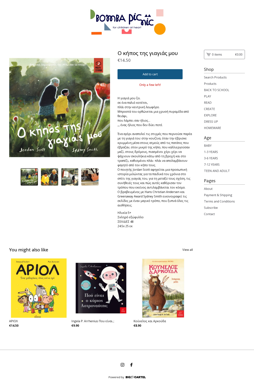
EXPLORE (210, 115)
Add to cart (150, 74)
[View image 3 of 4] (69, 177)
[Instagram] (122, 365)
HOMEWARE (212, 128)
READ (208, 103)
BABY (208, 146)
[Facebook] (131, 365)
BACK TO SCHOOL (216, 90)
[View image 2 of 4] (49, 177)
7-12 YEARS (212, 164)
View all (187, 250)
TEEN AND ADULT (217, 171)
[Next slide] (105, 107)
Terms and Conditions (219, 201)
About (208, 189)
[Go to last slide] (14, 107)
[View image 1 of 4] (29, 177)
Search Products (215, 77)
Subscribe (211, 208)
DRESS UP (211, 122)
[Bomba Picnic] (127, 22)
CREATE (209, 109)
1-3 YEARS (211, 152)
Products (210, 84)
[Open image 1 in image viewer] (59, 107)
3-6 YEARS (211, 158)
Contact (209, 214)
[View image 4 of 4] (90, 177)
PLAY (207, 96)
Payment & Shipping (218, 195)
